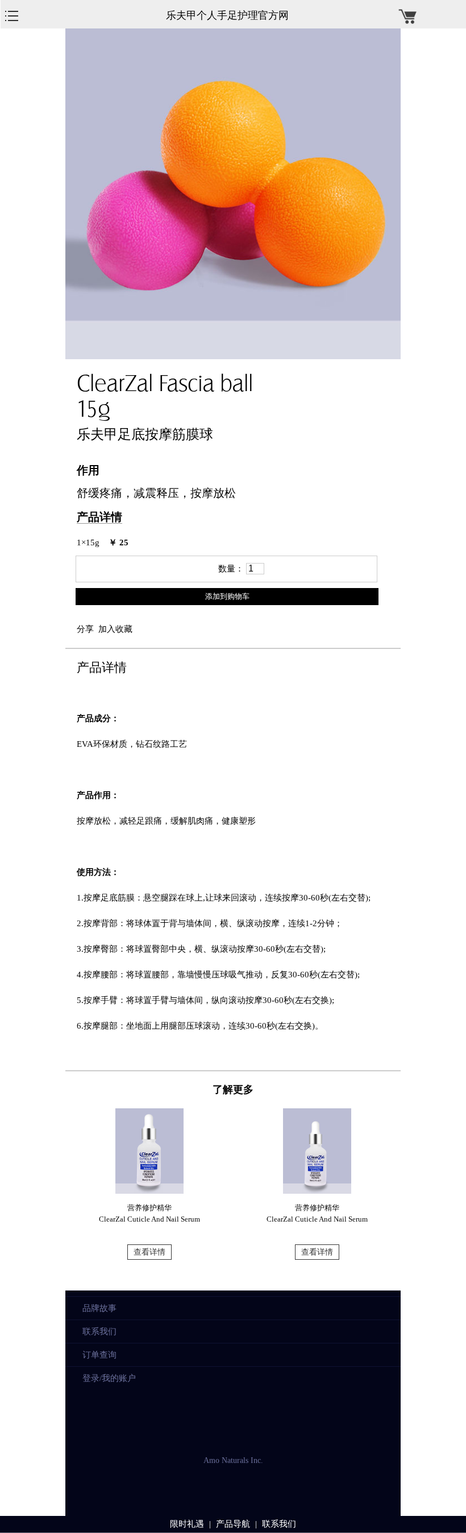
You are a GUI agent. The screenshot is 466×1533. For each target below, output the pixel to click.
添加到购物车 (227, 596)
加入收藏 (115, 629)
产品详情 (99, 517)
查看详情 (149, 1252)
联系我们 (99, 1331)
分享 (85, 629)
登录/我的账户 (109, 1378)
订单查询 (99, 1354)
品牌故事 (99, 1308)
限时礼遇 (187, 1523)
